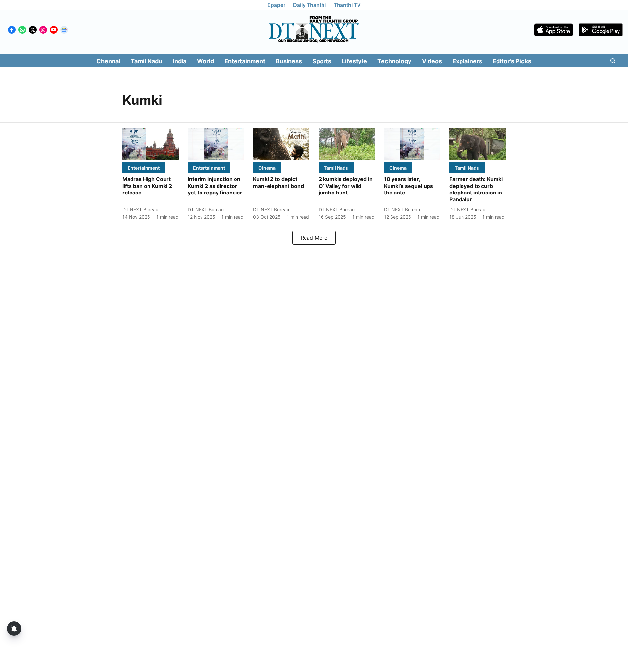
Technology (394, 61)
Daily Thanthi (309, 5)
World (205, 61)
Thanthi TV (347, 5)
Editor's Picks (512, 61)
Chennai (108, 61)
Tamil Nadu (146, 61)
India (179, 61)
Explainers (467, 61)
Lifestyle (354, 61)
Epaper (276, 5)
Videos (432, 61)
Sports (321, 61)
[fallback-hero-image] (150, 144)
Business (289, 61)
